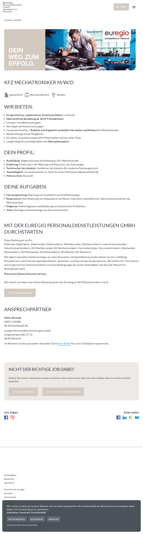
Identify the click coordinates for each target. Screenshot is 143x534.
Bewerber (9, 478)
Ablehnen (54, 519)
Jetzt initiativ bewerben (63, 391)
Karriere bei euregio (14, 489)
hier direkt (64, 343)
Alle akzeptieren (16, 519)
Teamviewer (10, 497)
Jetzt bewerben (20, 292)
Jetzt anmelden (23, 391)
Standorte (9, 482)
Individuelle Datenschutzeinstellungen (22, 525)
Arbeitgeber (10, 475)
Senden (18, 20)
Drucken (8, 20)
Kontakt (8, 493)
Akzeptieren (37, 519)
